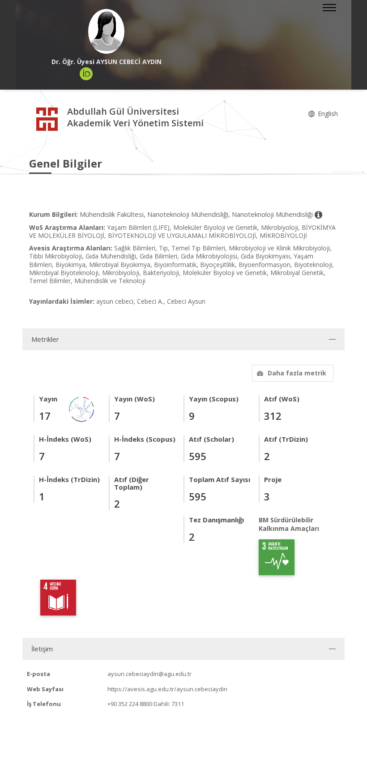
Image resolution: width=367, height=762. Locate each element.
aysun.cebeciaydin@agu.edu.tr (149, 674)
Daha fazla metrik (297, 373)
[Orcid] (86, 74)
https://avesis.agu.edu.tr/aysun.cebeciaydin (167, 689)
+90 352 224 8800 (129, 704)
